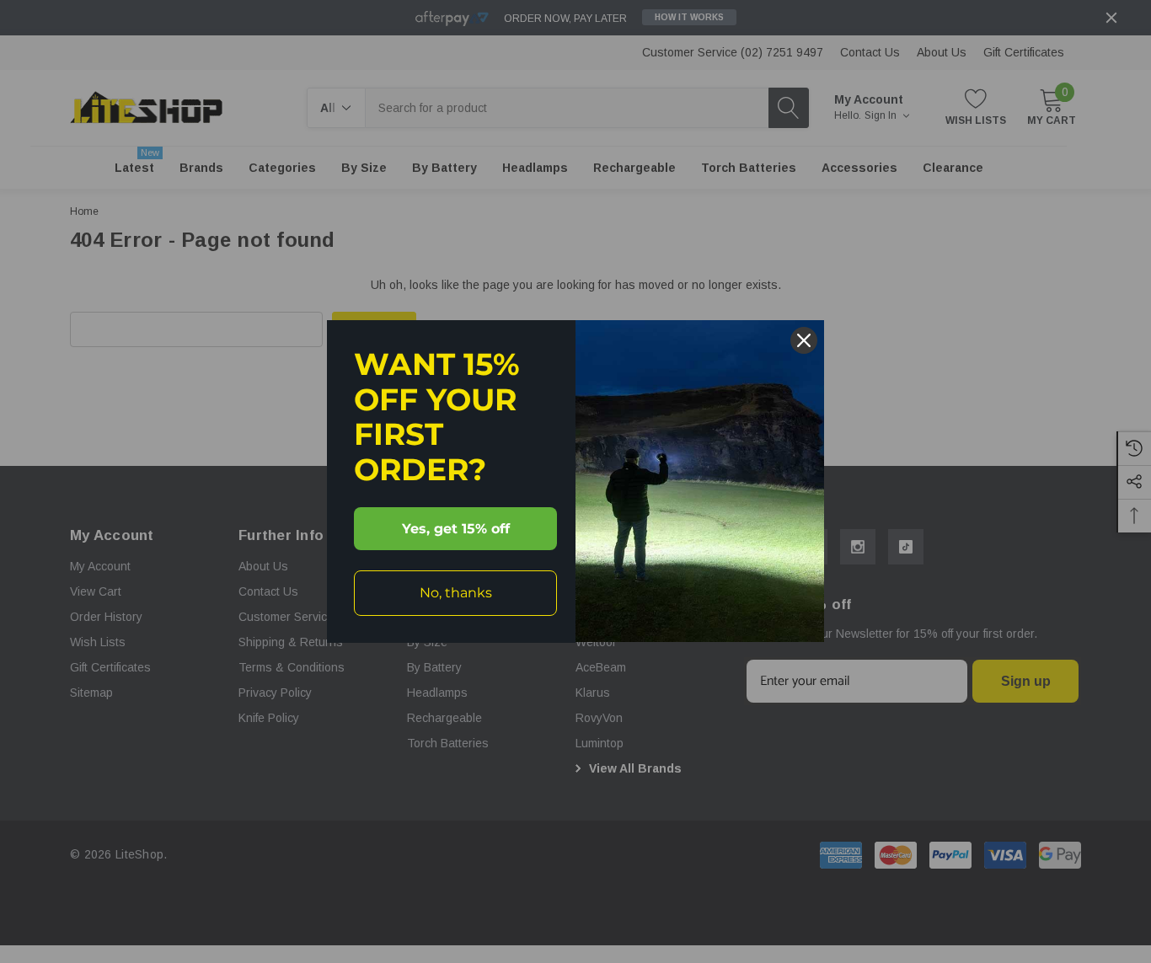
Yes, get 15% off (456, 529)
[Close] (804, 340)
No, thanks (456, 593)
